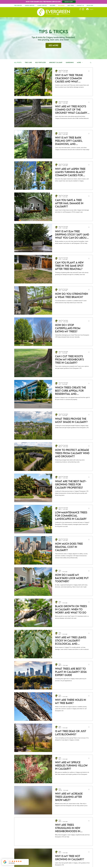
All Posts (17, 62)
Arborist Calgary (55, 62)
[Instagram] (83, 9)
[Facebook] (80, 9)
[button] (90, 63)
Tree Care (28, 62)
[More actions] (89, 71)
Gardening (70, 62)
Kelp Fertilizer (40, 62)
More (79, 62)
